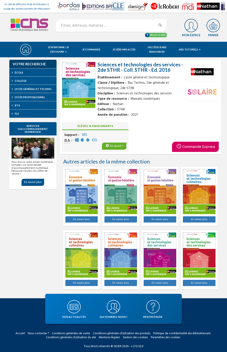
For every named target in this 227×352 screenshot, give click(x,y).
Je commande (91, 49)
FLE (16, 113)
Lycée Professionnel (29, 97)
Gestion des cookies (135, 337)
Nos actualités (74, 316)
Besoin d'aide (157, 35)
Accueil (20, 333)
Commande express (198, 147)
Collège (20, 80)
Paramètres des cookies (165, 337)
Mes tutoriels (188, 49)
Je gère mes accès (124, 49)
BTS (17, 105)
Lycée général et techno (32, 89)
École (18, 72)
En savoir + (117, 146)
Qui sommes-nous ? (113, 316)
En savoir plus (32, 182)
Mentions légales (109, 337)
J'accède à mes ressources (156, 49)
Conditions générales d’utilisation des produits (121, 333)
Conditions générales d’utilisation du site (71, 337)
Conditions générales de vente (71, 333)
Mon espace (191, 35)
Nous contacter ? (38, 333)
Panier (213, 35)
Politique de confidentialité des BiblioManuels (182, 333)
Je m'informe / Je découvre (58, 49)
